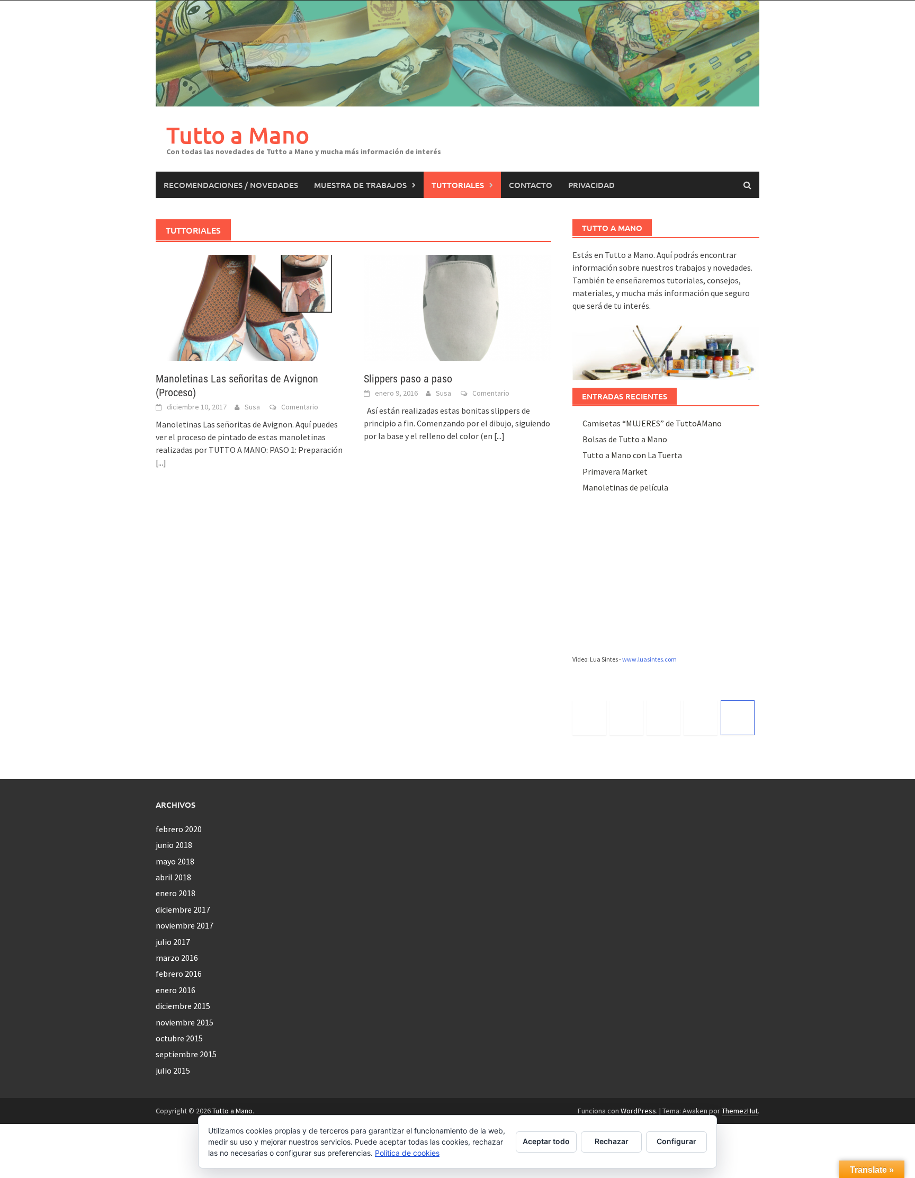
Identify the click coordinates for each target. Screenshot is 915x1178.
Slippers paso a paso (408, 378)
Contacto (530, 185)
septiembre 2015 (186, 1054)
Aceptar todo (546, 1141)
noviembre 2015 (184, 1022)
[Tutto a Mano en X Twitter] (589, 717)
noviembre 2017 (184, 925)
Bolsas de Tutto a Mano (624, 439)
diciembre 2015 (183, 1006)
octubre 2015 (179, 1038)
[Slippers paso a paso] (457, 306)
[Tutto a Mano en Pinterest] (700, 717)
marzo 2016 (177, 957)
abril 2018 (173, 877)
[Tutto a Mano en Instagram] (663, 717)
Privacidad (591, 185)
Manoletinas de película (625, 487)
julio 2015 (173, 1070)
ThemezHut (740, 1110)
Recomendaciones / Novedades (231, 185)
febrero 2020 (179, 829)
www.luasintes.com (649, 659)
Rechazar (612, 1141)
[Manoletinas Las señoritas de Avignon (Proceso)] (249, 306)
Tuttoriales (458, 185)
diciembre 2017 (183, 909)
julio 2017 (173, 941)
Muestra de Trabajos (360, 185)
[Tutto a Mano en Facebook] (626, 717)
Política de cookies (407, 1152)
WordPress (638, 1110)
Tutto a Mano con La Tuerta (632, 455)
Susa (252, 407)
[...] (161, 462)
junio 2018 (174, 845)
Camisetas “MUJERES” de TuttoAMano (652, 423)
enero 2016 (175, 990)
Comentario (299, 407)
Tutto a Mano (237, 134)
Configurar (676, 1141)
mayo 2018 (175, 861)
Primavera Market (615, 471)
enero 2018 (175, 893)
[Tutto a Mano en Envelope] (738, 717)
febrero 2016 (179, 973)
